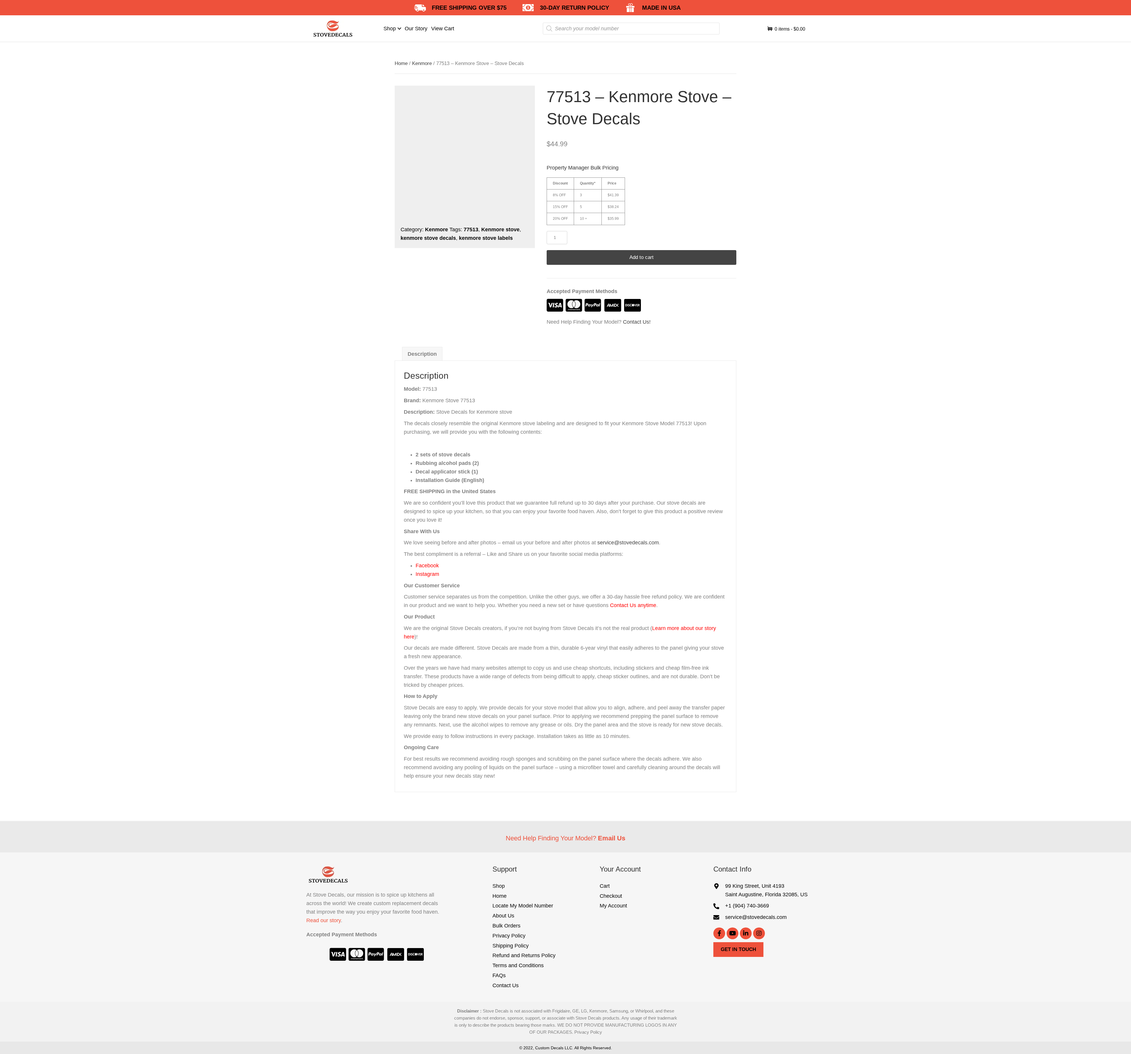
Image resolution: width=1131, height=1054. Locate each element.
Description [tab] (422, 354)
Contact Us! (637, 322)
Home (401, 63)
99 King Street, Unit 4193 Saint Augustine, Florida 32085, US (766, 890)
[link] (392, 29)
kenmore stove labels (486, 238)
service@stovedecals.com (628, 543)
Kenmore (422, 63)
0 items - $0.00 (789, 28)
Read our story (323, 920)
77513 (471, 229)
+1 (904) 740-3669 (747, 906)
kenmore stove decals (428, 238)
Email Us (611, 838)
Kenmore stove (500, 229)
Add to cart (641, 257)
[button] (399, 28)
